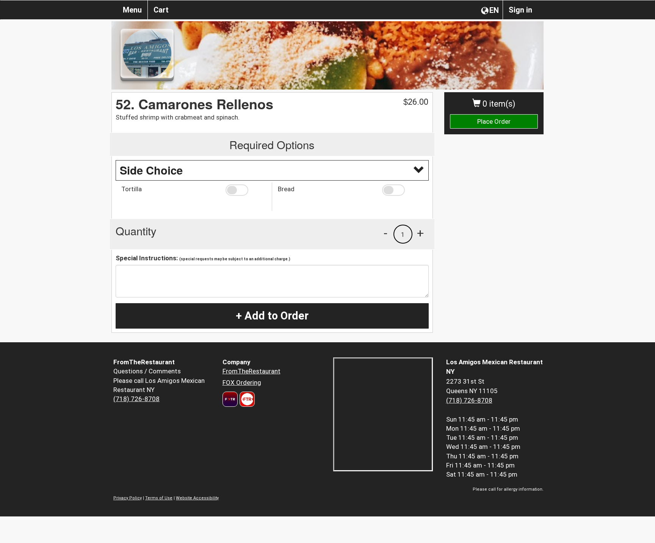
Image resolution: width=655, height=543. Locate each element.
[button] (246, 190)
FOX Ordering (242, 382)
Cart (161, 9)
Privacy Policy (127, 498)
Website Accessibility (197, 498)
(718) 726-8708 (136, 399)
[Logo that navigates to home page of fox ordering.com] (246, 399)
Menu (132, 9)
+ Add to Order (272, 315)
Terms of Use (158, 498)
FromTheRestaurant (251, 371)
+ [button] (420, 233)
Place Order (494, 121)
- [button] (385, 233)
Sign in (520, 9)
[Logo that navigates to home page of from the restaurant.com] (230, 399)
